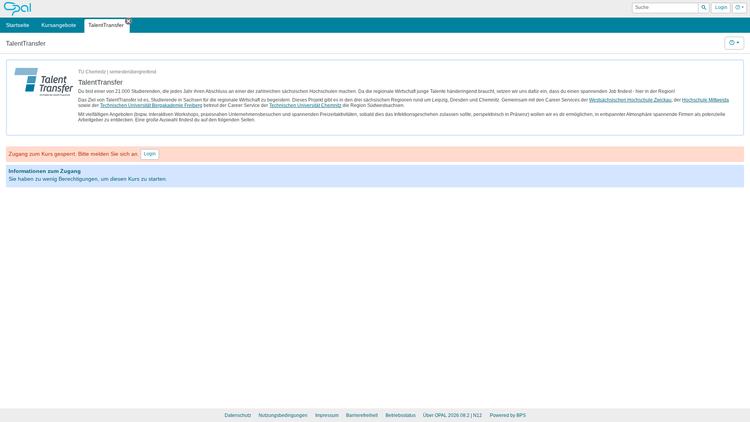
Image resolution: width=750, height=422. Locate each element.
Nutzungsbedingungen (283, 415)
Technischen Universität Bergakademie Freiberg (151, 105)
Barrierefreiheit (362, 415)
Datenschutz (238, 415)
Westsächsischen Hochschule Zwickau (630, 100)
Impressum (327, 415)
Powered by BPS (508, 415)
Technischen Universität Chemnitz (305, 105)
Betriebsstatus (401, 415)
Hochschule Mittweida (705, 100)
